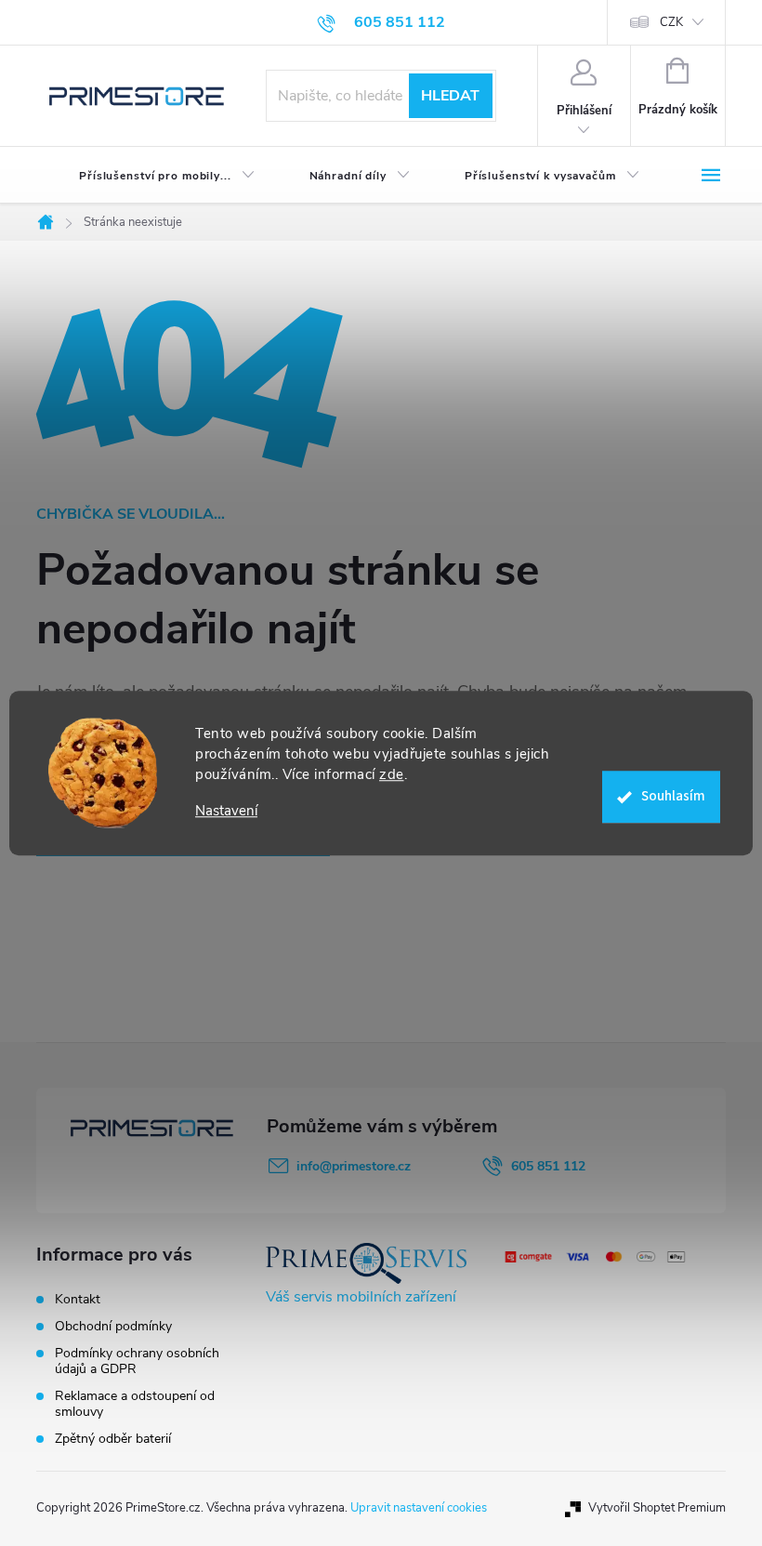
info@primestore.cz (353, 1166)
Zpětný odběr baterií (113, 1438)
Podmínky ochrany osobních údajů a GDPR (137, 1361)
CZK (671, 22)
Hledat (450, 96)
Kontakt (77, 1299)
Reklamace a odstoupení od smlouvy (135, 1403)
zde (391, 774)
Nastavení (226, 811)
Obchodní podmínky (113, 1326)
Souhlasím (673, 796)
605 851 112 (548, 1166)
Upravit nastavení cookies (418, 1508)
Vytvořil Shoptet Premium (657, 1508)
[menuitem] (151, 176)
